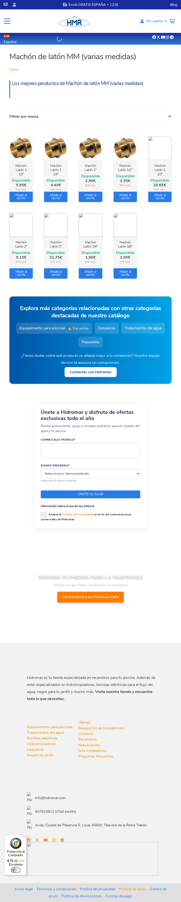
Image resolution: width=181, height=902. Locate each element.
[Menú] (24, 838)
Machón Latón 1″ (90, 167)
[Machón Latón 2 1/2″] (160, 148)
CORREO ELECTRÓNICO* (58, 440)
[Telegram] (172, 37)
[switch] (16, 870)
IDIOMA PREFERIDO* (55, 465)
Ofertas (84, 722)
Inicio (13, 69)
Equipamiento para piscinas (54, 328)
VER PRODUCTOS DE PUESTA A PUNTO (90, 597)
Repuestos (90, 342)
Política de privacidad (97, 889)
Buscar (50, 38)
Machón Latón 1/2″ (125, 167)
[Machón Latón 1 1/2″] (21, 148)
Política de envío (132, 889)
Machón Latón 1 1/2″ (21, 169)
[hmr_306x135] (74, 21)
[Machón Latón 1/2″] (125, 148)
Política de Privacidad (76, 514)
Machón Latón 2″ (21, 244)
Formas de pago (118, 896)
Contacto (85, 733)
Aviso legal (23, 889)
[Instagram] (167, 37)
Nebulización (89, 745)
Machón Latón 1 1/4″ (55, 169)
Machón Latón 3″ (56, 244)
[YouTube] (163, 37)
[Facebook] (154, 37)
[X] (158, 37)
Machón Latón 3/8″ (125, 244)
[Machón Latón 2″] (21, 225)
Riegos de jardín (40, 755)
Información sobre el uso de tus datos (66, 506)
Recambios (87, 739)
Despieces (106, 328)
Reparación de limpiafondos (101, 728)
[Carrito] (172, 21)
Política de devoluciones (82, 896)
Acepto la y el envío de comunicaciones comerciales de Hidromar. (86, 517)
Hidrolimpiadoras (41, 743)
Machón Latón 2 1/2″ (159, 169)
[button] (7, 21)
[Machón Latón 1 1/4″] (55, 148)
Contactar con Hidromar (90, 372)
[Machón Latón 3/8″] (125, 225)
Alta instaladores (92, 750)
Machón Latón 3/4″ (90, 244)
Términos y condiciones (56, 889)
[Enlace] (6, 4)
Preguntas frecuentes (96, 756)
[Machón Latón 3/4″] (90, 225)
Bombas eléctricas (42, 738)
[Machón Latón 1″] (90, 148)
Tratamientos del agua (143, 328)
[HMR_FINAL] (51, 660)
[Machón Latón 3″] (55, 225)
